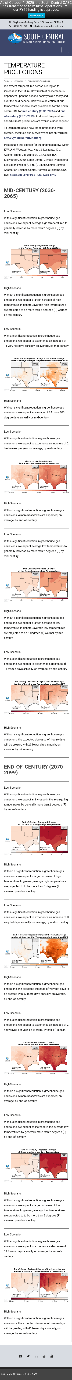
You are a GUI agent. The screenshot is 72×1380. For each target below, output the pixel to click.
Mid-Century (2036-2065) (30, 193)
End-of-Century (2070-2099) (34, 770)
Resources (18, 81)
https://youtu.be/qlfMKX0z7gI (23, 138)
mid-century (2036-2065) (38, 111)
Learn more (36, 15)
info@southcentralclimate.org (48, 26)
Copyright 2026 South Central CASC (20, 1374)
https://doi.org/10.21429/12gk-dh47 (33, 174)
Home (6, 81)
